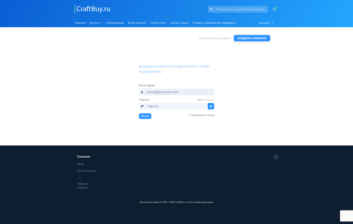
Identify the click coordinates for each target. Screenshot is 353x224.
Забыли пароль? (205, 100)
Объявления (115, 22)
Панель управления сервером (214, 22)
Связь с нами (179, 22)
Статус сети (158, 22)
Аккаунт (265, 23)
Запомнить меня (203, 115)
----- (80, 177)
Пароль (144, 99)
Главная (80, 22)
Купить (95, 22)
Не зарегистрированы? (215, 38)
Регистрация (86, 170)
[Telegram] (276, 157)
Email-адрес (147, 85)
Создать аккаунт (252, 38)
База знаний (137, 22)
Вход (80, 164)
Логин (145, 116)
